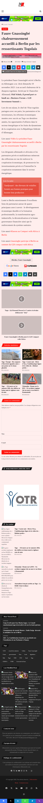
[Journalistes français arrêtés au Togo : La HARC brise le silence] (7, 590)
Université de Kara (21, 661)
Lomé (25, 654)
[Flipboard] (30, 266)
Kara (20, 654)
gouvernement (12, 654)
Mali (4, 658)
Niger (9, 658)
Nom (3, 434)
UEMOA (5, 661)
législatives (32, 654)
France (4, 654)
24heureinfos (33, 779)
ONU (20, 658)
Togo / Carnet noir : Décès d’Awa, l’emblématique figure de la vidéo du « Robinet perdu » (27, 531)
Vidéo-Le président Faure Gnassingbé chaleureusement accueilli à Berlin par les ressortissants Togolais (21, 142)
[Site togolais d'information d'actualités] (21, 4)
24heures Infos (7, 61)
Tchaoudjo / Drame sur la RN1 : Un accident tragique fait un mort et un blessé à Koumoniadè (28, 569)
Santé (26, 658)
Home (16, 783)
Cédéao (23, 651)
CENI (4, 651)
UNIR (11, 661)
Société (10, 24)
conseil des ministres (14, 651)
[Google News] (12, 266)
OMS (15, 658)
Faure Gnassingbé (32, 651)
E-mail (4, 443)
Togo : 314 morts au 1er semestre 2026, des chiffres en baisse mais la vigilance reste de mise (27, 550)
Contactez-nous (23, 783)
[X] (14, 771)
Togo (32, 658)
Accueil (5, 24)
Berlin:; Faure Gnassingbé (21, 260)
